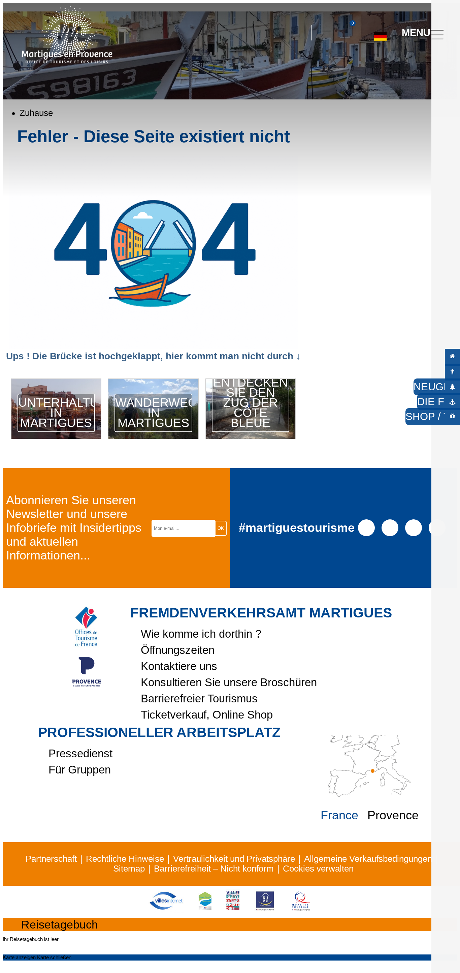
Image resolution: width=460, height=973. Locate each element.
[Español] (372, 63)
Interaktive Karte (326, 26)
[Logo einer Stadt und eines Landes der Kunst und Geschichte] (233, 909)
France (339, 815)
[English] (402, 63)
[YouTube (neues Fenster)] (413, 527)
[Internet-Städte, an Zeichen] (166, 909)
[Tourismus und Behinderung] (265, 909)
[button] (300, 33)
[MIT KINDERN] (452, 371)
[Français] (387, 63)
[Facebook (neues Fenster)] (366, 527)
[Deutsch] (380, 33)
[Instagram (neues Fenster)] (390, 527)
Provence (393, 815)
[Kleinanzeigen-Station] (205, 909)
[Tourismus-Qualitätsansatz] (301, 909)
